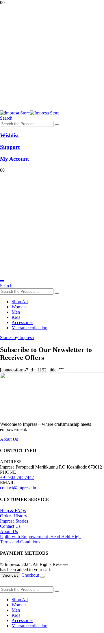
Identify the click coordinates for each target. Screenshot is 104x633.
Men (16, 312)
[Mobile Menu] (2, 280)
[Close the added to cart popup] (42, 577)
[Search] (57, 125)
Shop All (20, 301)
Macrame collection (29, 327)
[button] (6, 118)
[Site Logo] (30, 112)
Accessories (22, 322)
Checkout (30, 575)
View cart (10, 575)
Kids (16, 317)
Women (19, 306)
